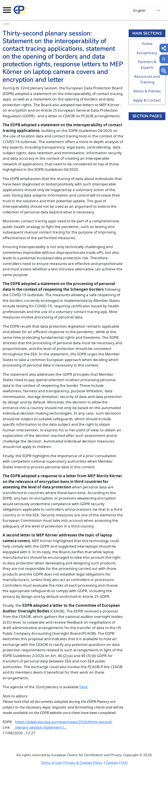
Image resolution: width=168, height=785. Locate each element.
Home (6, 23)
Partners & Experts (147, 64)
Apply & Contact (147, 100)
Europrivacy (147, 52)
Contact (112, 762)
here (83, 686)
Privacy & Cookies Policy (83, 762)
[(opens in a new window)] (164, 70)
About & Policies (147, 90)
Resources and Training (147, 79)
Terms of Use (51, 762)
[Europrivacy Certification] (20, 10)
